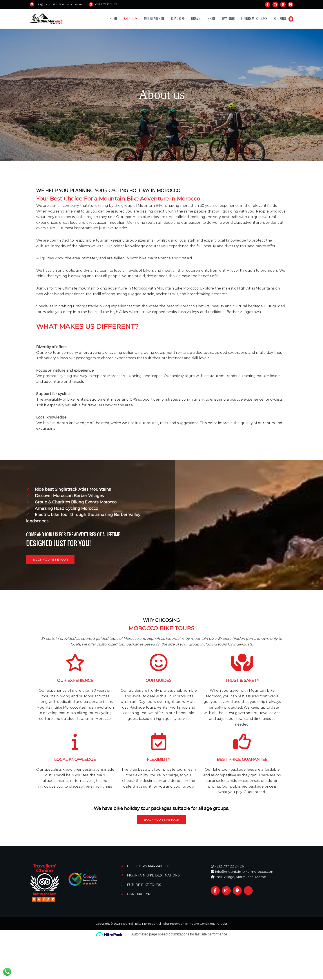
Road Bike (178, 18)
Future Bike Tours (144, 885)
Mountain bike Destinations (153, 875)
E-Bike (211, 18)
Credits (222, 923)
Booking (280, 18)
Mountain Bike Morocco (138, 923)
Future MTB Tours (254, 18)
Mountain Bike (154, 18)
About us (130, 18)
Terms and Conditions (200, 923)
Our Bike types (140, 894)
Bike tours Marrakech (148, 866)
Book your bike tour (50, 559)
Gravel (196, 18)
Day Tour (228, 18)
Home (113, 18)
